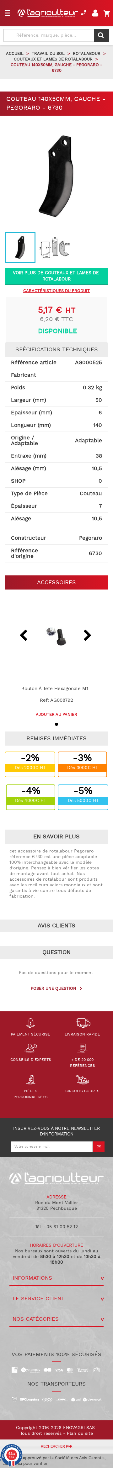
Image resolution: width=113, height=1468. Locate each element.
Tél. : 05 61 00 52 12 (56, 1227)
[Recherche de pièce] (101, 35)
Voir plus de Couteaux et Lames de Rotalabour (56, 276)
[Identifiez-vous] (96, 15)
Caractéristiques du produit (56, 291)
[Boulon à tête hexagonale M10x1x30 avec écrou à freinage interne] (57, 636)
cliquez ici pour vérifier (25, 1463)
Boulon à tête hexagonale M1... (56, 689)
